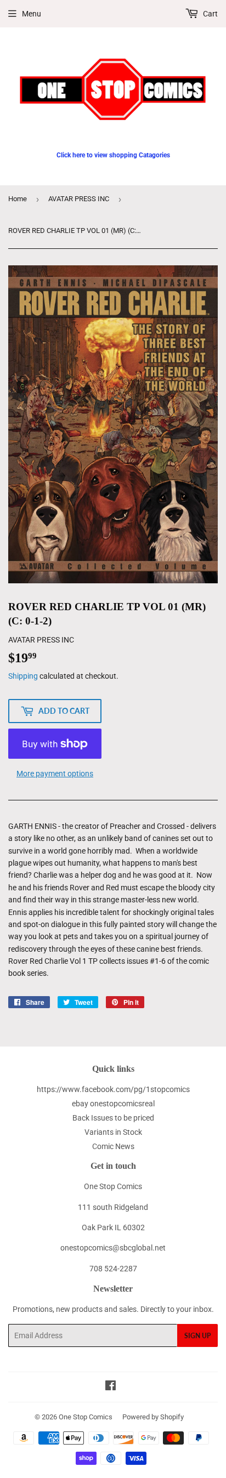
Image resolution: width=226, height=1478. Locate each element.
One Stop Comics (85, 1417)
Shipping (23, 676)
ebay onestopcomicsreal (113, 1103)
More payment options (54, 773)
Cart (209, 13)
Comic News (113, 1146)
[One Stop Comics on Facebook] (110, 1387)
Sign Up (197, 1336)
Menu (31, 13)
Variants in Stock (113, 1132)
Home (17, 199)
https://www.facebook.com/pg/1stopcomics (113, 1089)
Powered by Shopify (153, 1417)
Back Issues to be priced (113, 1117)
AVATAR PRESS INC (78, 199)
